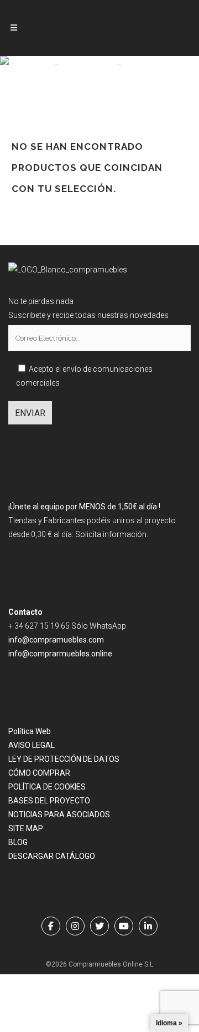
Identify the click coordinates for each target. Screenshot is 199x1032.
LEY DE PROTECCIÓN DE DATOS (63, 759)
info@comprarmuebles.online (60, 653)
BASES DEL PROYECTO (49, 800)
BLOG (18, 842)
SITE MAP (25, 828)
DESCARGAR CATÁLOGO (51, 856)
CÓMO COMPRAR (39, 772)
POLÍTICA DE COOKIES (47, 786)
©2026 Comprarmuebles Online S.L (99, 964)
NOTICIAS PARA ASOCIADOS (59, 814)
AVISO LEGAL (31, 745)
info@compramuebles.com (56, 639)
